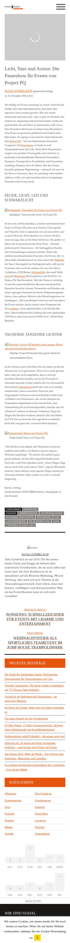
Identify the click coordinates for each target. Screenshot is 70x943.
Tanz (56, 521)
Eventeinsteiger (13, 800)
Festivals (9, 813)
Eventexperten (43, 800)
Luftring (14, 308)
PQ (30, 521)
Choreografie (28, 513)
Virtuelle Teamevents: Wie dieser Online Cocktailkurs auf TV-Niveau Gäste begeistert (34, 687)
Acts (7, 276)
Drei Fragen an (43, 793)
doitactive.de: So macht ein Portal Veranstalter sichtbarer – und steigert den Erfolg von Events (31, 745)
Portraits (39, 827)
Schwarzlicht (38, 272)
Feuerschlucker (52, 513)
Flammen (59, 259)
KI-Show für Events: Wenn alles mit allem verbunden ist (34, 710)
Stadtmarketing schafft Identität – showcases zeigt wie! (35, 736)
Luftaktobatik (16, 521)
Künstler (30, 509)
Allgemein (10, 793)
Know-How (41, 813)
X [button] (37, 937)
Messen (9, 827)
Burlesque (20, 276)
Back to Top (33, 901)
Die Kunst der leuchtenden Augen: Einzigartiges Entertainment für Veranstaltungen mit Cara (31, 676)
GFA (57, 517)
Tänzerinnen (26, 386)
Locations (40, 820)
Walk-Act (28, 525)
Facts (7, 807)
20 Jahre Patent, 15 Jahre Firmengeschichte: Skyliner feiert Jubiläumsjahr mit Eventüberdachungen (34, 727)
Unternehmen (42, 833)
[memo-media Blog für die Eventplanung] (20, 7)
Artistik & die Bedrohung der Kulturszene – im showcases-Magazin (31, 698)
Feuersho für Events (19, 517)
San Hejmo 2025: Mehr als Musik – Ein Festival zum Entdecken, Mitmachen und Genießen (34, 756)
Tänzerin (12, 525)
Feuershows (27, 145)
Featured (40, 807)
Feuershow (44, 517)
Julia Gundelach (18, 91)
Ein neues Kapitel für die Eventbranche (26, 718)
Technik (9, 833)
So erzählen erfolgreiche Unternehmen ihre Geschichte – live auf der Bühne (35, 767)
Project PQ (15, 141)
